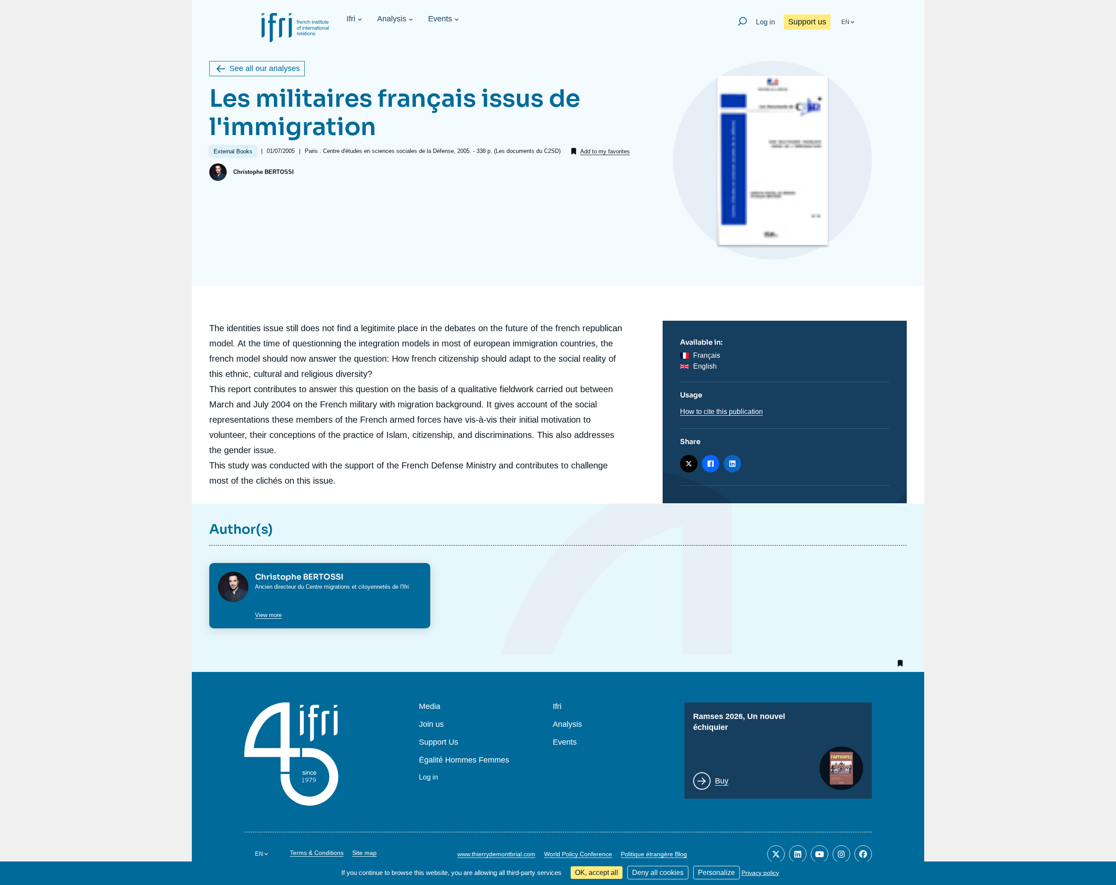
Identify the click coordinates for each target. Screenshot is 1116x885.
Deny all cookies (658, 872)
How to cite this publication (721, 411)
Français (706, 355)
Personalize (716, 872)
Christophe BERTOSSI (263, 172)
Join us (431, 724)
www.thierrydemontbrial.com (496, 854)
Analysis (391, 18)
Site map (364, 852)
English (705, 366)
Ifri (351, 18)
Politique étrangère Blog (654, 854)
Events (440, 18)
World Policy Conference (578, 854)
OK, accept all (596, 872)
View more (268, 615)
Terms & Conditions (317, 852)
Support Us (438, 742)
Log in (765, 22)
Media (429, 706)
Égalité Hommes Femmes (464, 760)
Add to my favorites (605, 151)
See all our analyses (264, 68)
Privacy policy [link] (760, 872)
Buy (721, 780)
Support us (807, 21)
